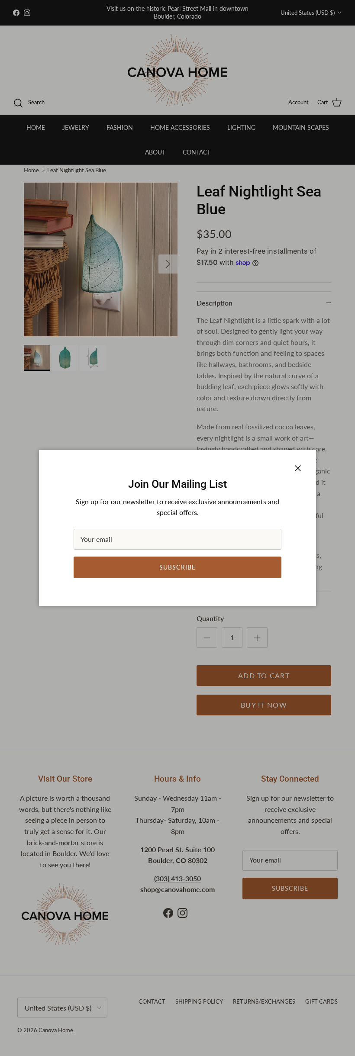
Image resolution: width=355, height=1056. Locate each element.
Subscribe (177, 567)
